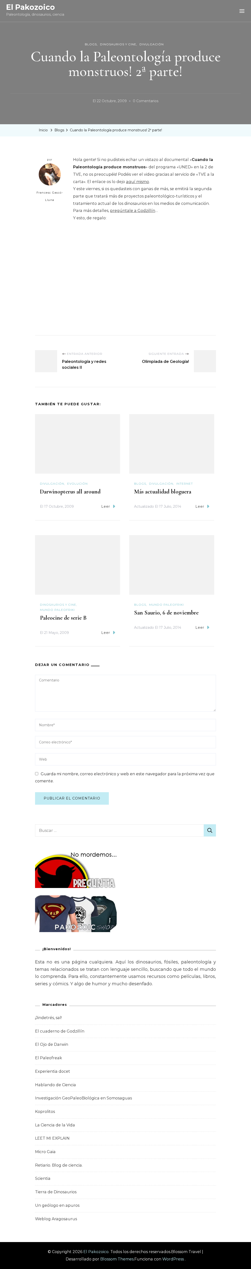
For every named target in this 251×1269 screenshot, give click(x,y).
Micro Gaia (45, 1151)
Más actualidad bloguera (162, 491)
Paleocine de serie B (63, 617)
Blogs (91, 44)
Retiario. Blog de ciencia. (59, 1165)
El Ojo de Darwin (51, 1044)
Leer (105, 506)
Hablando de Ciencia (55, 1085)
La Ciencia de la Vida (55, 1125)
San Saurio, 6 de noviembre (166, 612)
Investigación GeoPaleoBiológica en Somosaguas (83, 1098)
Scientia (42, 1178)
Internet (184, 483)
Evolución (77, 483)
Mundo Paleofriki (57, 610)
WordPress (173, 1259)
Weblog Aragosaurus (56, 1219)
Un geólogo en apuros (57, 1205)
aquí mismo (137, 181)
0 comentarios (145, 102)
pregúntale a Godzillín (132, 210)
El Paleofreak (48, 1058)
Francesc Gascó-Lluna (50, 196)
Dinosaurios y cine (118, 44)
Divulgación (151, 44)
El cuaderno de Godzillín (59, 1031)
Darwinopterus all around (70, 491)
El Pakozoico (30, 7)
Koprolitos (45, 1111)
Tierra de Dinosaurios (55, 1192)
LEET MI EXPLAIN (52, 1138)
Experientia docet (52, 1071)
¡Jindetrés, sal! (48, 1017)
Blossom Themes (117, 1259)
